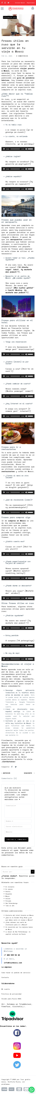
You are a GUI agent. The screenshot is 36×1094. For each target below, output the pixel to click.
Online (8, 899)
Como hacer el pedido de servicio (16, 973)
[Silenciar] (26, 149)
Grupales (9, 894)
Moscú (8, 896)
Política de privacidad (11, 994)
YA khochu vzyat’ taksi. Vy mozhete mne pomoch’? (19, 269)
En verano (9, 889)
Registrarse (30, 3)
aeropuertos (15, 239)
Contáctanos (9, 761)
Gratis (8, 892)
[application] (18, 149)
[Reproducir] (4, 149)
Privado (8, 901)
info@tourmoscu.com (13, 962)
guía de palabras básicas (18, 78)
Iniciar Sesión (20, 3)
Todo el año (10, 906)
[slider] (31, 149)
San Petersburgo (12, 903)
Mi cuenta (6, 989)
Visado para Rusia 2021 (11, 999)
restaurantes (8, 471)
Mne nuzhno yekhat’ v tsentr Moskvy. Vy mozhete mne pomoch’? (20, 290)
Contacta (5, 977)
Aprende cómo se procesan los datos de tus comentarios (17, 852)
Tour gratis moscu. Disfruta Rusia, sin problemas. (16, 1081)
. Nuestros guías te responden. (18, 877)
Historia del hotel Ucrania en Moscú (20, 915)
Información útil (10, 17)
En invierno (10, 887)
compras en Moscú (17, 520)
